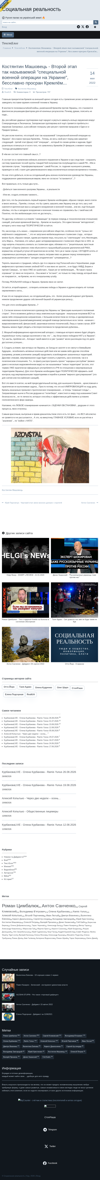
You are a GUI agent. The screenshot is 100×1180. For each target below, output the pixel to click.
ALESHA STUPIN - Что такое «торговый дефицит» (37, 995)
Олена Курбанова (59, 911)
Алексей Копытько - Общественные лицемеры (30, 811)
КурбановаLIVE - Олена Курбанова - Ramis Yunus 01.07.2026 (31, 721)
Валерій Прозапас (48, 922)
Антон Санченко (88, 503)
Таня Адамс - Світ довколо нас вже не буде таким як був (74, 620)
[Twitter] (83, 26)
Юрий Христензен (84, 919)
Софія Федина (82, 932)
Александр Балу (54, 925)
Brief (7, 860)
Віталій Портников (34, 915)
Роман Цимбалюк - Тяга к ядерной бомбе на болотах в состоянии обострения (25, 620)
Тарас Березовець (77, 938)
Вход (4, 27)
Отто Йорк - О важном (74, 664)
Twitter (52, 1146)
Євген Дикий (91, 938)
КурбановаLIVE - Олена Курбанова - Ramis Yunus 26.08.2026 (31, 718)
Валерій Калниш (26, 935)
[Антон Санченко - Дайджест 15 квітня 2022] (8, 1007)
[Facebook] (88, 26)
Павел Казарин (70, 925)
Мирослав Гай (29, 929)
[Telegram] (79, 26)
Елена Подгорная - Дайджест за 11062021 (34, 1014)
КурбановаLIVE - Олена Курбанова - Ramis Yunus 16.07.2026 (31, 740)
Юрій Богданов (74, 929)
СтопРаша (77, 688)
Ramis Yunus (80, 911)
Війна (7, 876)
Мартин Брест (43, 929)
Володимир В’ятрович (32, 911)
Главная (7, 48)
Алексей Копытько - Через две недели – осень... (25, 734)
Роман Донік (17, 938)
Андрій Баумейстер (66, 932)
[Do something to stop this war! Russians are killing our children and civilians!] (6, 6)
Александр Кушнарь (56, 935)
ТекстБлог (19, 48)
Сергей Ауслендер (41, 919)
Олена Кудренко (43, 687)
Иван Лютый (52, 915)
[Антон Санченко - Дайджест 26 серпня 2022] (25, 644)
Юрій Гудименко (39, 932)
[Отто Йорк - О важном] (74, 644)
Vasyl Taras (52, 932)
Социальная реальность (31, 9)
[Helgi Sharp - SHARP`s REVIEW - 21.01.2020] (25, 555)
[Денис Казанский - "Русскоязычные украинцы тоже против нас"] (74, 555)
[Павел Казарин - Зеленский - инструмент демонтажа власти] (8, 987)
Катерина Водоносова (45, 938)
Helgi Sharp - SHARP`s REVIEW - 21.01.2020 (25, 575)
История (9, 879)
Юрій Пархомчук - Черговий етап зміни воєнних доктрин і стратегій (33, 503)
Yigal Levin (13, 935)
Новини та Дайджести (15, 857)
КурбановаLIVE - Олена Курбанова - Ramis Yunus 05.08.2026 (31, 730)
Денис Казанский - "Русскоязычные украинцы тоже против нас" (74, 576)
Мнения (9, 866)
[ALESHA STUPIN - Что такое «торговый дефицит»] (8, 997)
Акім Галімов (29, 938)
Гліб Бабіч (80, 922)
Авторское (10, 873)
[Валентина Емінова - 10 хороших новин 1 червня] (8, 977)
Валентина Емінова (31, 1046)
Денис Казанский (66, 922)
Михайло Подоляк (74, 935)
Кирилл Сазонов (59, 929)
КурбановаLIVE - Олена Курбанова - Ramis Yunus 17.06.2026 (31, 746)
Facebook (52, 1163)
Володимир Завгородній (63, 919)
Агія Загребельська (21, 932)
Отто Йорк (9, 687)
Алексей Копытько (12, 915)
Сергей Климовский (52, 1036)
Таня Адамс (25, 687)
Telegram (52, 1130)
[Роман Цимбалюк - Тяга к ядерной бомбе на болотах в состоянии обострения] (25, 600)
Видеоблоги (10, 870)
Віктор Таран (84, 925)
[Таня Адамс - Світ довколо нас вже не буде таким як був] (74, 600)
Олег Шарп (62, 687)
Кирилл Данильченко (21, 919)
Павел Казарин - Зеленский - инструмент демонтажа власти (42, 985)
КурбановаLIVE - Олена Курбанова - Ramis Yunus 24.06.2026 (31, 743)
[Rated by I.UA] (50, 1107)
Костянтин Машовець (27, 89)
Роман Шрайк (62, 938)
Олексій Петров (31, 922)
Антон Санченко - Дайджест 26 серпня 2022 (25, 664)
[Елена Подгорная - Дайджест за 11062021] (8, 1017)
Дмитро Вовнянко (69, 915)
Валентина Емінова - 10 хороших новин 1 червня (37, 975)
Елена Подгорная (14, 694)
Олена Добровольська (19, 925)
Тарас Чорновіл (38, 925)
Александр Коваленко (11, 929)
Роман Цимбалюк (20, 905)
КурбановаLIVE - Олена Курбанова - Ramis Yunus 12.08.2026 (31, 727)
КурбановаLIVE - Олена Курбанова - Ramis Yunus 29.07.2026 (31, 737)
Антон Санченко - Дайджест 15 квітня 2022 (34, 1004)
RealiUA (7, 92)
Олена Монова (40, 935)
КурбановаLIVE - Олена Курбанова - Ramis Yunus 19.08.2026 (31, 724)
